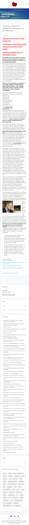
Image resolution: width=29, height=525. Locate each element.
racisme (21, 495)
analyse (9, 473)
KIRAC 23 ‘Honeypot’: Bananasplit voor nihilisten (13, 371)
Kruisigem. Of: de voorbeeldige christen (11, 398)
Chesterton (10, 476)
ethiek (20, 478)
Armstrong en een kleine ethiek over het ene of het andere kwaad (14, 46)
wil (12, 505)
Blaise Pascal (20, 473)
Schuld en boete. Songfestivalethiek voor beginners (14, 329)
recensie (4, 497)
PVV (17, 495)
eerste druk (15, 478)
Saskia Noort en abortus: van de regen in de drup (13, 403)
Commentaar (16, 476)
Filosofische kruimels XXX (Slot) (10, 441)
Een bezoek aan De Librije (8, 432)
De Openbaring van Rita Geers (9, 452)
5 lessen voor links (7, 332)
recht (9, 497)
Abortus (4, 473)
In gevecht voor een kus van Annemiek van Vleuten (14, 408)
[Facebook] (11, 516)
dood (10, 478)
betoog (14, 473)
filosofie (4, 481)
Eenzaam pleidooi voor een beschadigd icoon (12, 268)
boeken (4, 476)
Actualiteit (4, 273)
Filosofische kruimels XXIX (9, 443)
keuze (4, 486)
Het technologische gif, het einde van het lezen (13, 447)
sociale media (6, 500)
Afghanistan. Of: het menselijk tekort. (11, 373)
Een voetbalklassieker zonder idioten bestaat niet (13, 348)
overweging (11, 492)
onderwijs (5, 492)
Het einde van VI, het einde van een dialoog (12, 362)
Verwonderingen (10, 273)
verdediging (15, 503)
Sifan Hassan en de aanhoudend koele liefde (13, 375)
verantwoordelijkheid (7, 503)
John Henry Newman (12, 484)
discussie (5, 478)
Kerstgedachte (21, 484)
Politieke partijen (11, 495)
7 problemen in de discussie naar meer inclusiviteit (14, 360)
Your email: (4, 290)
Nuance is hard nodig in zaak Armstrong (11, 266)
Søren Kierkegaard (18, 500)
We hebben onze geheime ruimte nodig (11, 384)
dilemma (23, 476)
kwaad (20, 486)
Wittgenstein (17, 505)
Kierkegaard (9, 486)
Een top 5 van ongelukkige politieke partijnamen (13, 343)
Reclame (22, 497)
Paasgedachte (18, 492)
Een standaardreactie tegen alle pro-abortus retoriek (14, 334)
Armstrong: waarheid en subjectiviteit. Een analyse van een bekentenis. (13, 28)
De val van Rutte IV (7, 327)
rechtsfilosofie (15, 497)
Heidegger (21, 481)
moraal (18, 489)
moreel (22, 489)
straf (11, 500)
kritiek (15, 486)
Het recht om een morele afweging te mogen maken (14, 423)
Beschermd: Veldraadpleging (9, 331)
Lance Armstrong (6, 489)
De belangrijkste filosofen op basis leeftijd (12, 445)
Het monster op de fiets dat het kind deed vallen (13, 392)
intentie (4, 484)
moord (13, 489)
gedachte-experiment (12, 481)
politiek (4, 495)
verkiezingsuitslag (6, 505)
